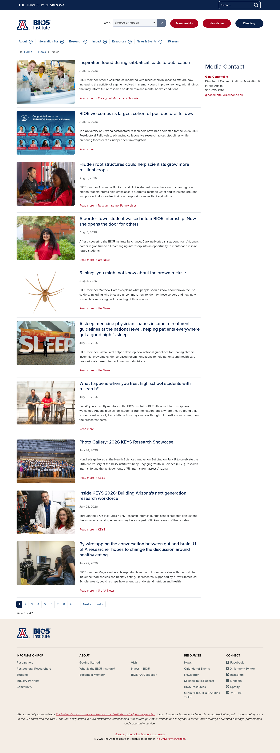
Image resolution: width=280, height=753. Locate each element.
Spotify (235, 687)
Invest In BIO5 (140, 669)
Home (28, 52)
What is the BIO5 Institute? (97, 669)
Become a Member (92, 675)
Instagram (237, 675)
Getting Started (89, 662)
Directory (249, 23)
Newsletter (217, 23)
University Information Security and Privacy (140, 734)
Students (22, 675)
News (42, 52)
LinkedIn (236, 681)
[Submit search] (256, 5)
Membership (184, 23)
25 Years (173, 41)
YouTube (236, 693)
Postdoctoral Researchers (34, 669)
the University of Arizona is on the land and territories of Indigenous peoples (105, 714)
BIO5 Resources (195, 687)
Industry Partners (28, 681)
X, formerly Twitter (242, 669)
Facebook (237, 662)
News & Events (147, 41)
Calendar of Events (197, 669)
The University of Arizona (170, 738)
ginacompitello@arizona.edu (224, 95)
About (23, 41)
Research (75, 41)
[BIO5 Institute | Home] (34, 24)
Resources (119, 41)
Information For (48, 41)
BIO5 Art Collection (144, 675)
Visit (134, 662)
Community (24, 687)
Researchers (25, 662)
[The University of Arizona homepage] (41, 5)
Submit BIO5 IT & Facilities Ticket (202, 695)
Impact (96, 41)
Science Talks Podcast (199, 681)
